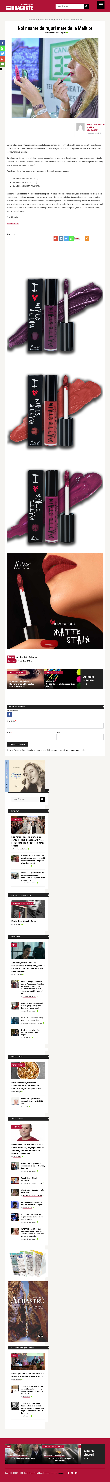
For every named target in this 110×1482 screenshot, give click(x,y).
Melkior (31, 657)
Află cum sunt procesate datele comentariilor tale (66, 750)
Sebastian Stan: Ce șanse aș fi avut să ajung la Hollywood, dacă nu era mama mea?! (32, 1005)
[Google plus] (56, 238)
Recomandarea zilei (16, 672)
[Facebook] (2, 43)
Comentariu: (11, 721)
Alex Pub (25, 1106)
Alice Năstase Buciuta (20, 849)
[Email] (2, 64)
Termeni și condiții (58, 1473)
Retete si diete (17, 1065)
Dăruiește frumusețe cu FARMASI (59, 684)
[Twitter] (66, 238)
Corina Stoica (17, 1157)
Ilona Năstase (17, 975)
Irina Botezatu (27, 1038)
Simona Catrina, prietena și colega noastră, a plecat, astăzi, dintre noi (33, 1165)
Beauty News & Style (46, 19)
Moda (8, 1447)
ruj (36, 657)
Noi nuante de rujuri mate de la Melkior (69, 19)
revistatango (13, 681)
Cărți (14, 1356)
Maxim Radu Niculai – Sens (23, 921)
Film (13, 945)
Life (44, 1447)
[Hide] (1, 69)
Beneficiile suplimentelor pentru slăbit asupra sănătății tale (32, 1101)
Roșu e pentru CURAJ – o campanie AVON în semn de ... (23, 685)
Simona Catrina (27, 1208)
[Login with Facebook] (9, 714)
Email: (58, 732)
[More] (87, 238)
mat (17, 657)
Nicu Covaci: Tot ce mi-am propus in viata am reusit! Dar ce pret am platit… (32, 1216)
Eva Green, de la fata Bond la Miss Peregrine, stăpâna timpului (31, 1032)
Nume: (9, 732)
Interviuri (16, 819)
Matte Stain (23, 657)
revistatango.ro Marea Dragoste (55, 33)
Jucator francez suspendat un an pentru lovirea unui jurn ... (60, 1459)
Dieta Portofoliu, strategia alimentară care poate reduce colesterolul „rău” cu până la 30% (26, 1085)
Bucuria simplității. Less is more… (23, 1458)
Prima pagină (32, 19)
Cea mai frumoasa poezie (22, 903)
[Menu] (100, 5)
